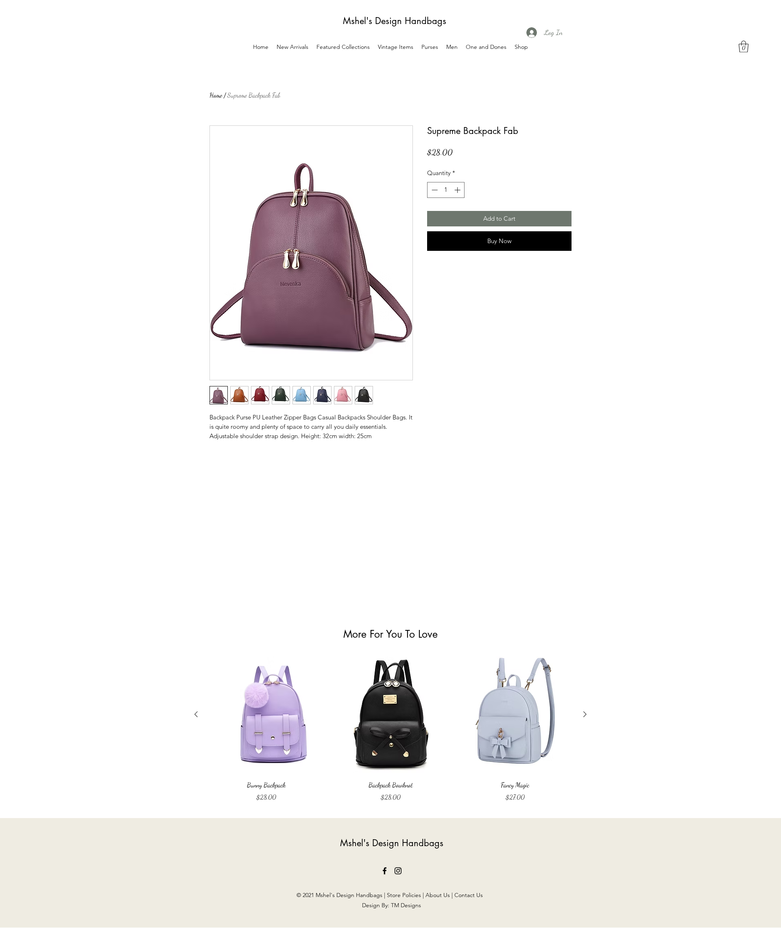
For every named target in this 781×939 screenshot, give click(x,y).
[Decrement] (433, 189)
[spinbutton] (446, 189)
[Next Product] (585, 714)
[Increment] (458, 189)
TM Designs (406, 905)
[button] (743, 47)
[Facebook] (384, 870)
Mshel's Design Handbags (394, 20)
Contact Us (469, 895)
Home (215, 95)
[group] (390, 729)
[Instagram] (398, 870)
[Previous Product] (196, 714)
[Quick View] (266, 714)
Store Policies (404, 895)
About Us (437, 895)
